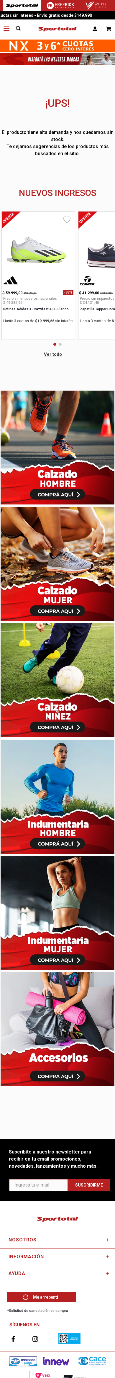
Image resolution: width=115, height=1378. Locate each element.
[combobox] (21, 29)
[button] (54, 344)
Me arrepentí (45, 1297)
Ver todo (53, 354)
